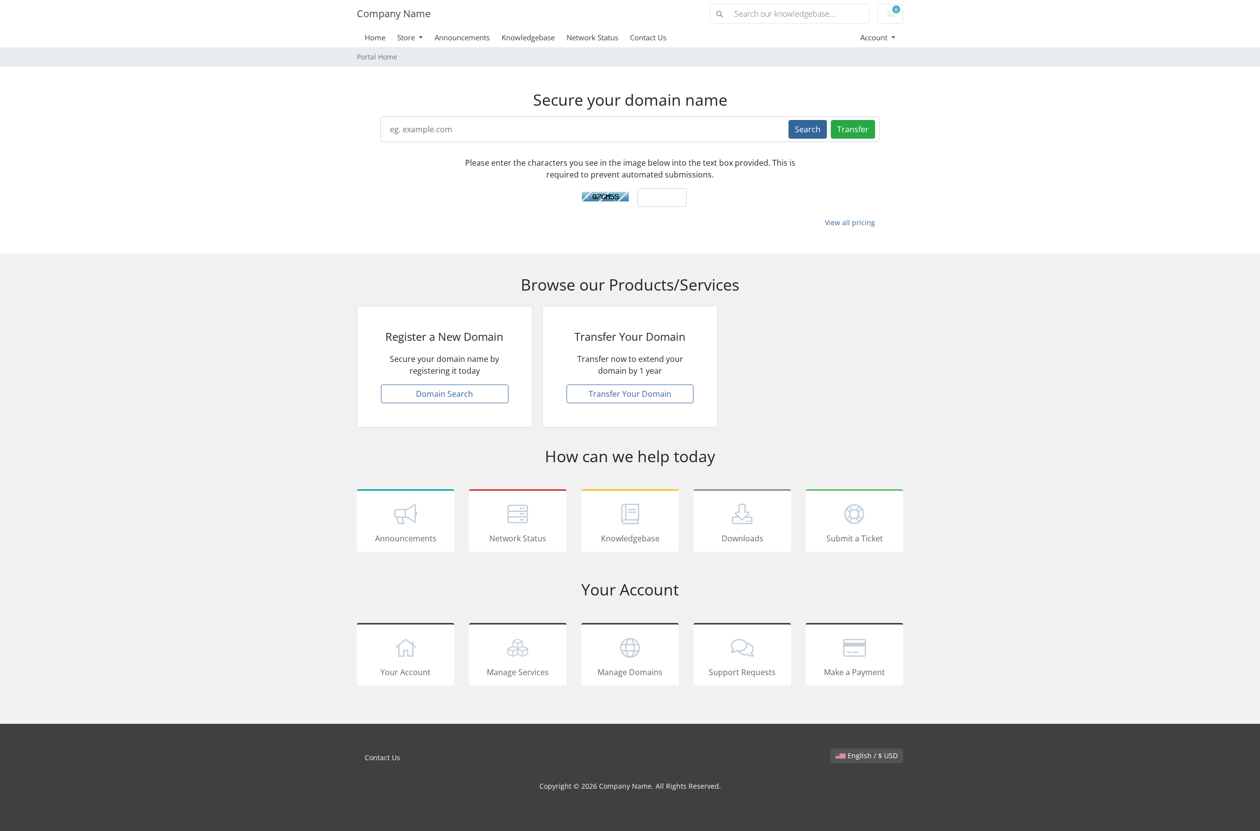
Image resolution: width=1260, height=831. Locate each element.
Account (874, 37)
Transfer (853, 129)
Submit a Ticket (854, 538)
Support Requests (742, 672)
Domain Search (444, 393)
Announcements (462, 37)
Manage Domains (630, 672)
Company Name (394, 13)
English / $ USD (872, 755)
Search (807, 129)
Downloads (742, 538)
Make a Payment (854, 672)
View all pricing (850, 222)
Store (407, 37)
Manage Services (518, 672)
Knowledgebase (528, 37)
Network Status (592, 37)
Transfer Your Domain (630, 393)
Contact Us (648, 37)
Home (375, 37)
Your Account (405, 672)
